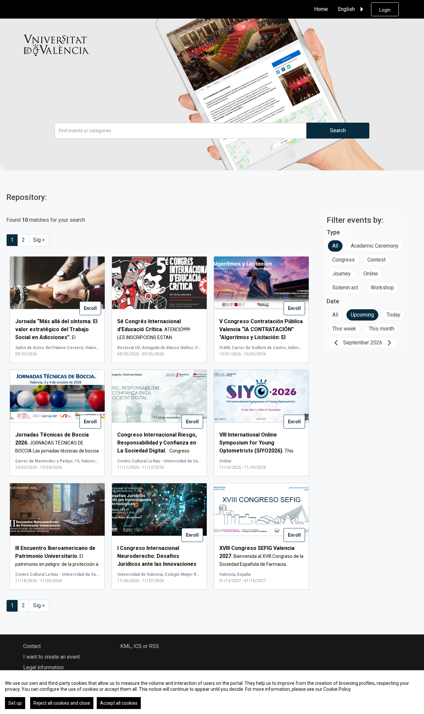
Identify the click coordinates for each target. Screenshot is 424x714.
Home (321, 9)
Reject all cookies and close (61, 703)
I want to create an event (51, 657)
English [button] (346, 9)
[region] (212, 692)
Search (338, 130)
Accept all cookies (118, 703)
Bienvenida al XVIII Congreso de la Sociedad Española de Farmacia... (261, 556)
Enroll (90, 308)
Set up (15, 703)
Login (385, 10)
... (261, 337)
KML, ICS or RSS (139, 646)
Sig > (39, 240)
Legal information (43, 667)
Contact (32, 646)
